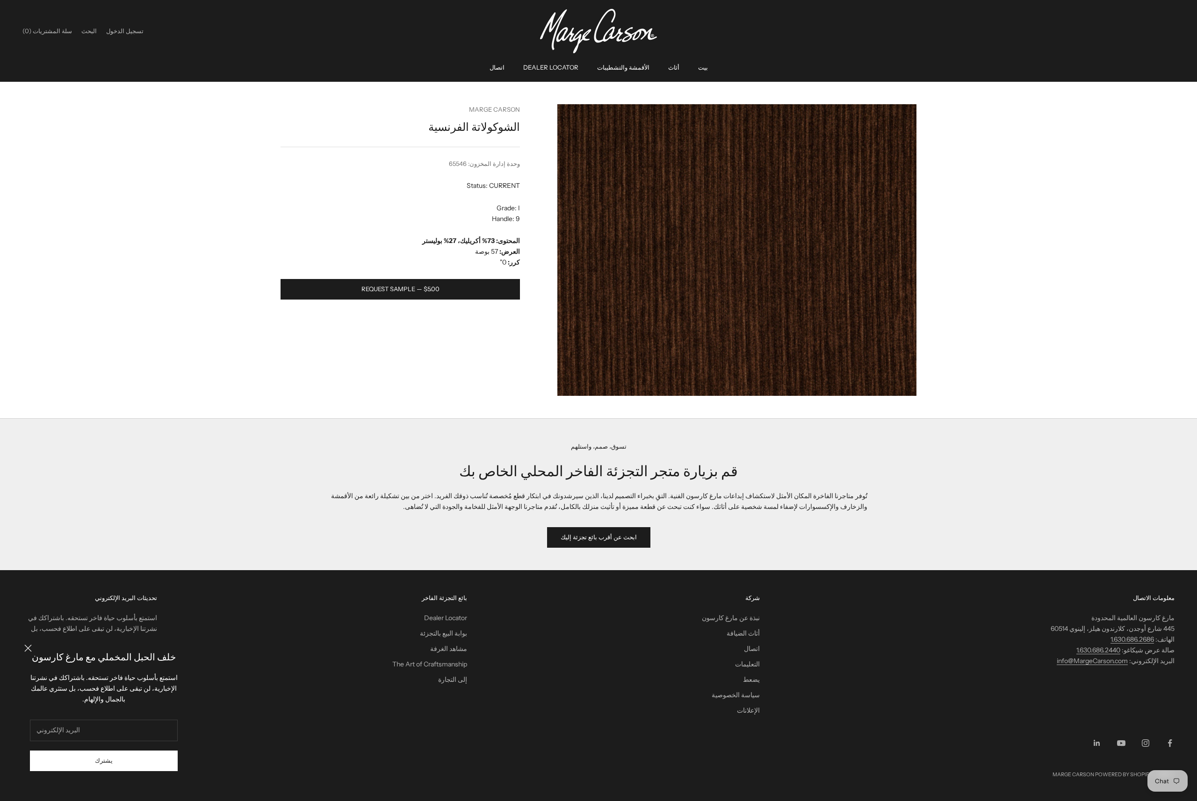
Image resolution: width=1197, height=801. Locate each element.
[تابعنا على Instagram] (1145, 743)
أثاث (673, 67)
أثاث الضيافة (743, 633)
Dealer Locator (550, 67)
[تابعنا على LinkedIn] (1097, 743)
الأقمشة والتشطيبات (623, 67)
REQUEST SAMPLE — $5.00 (400, 289)
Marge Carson (494, 109)
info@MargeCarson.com (1092, 661)
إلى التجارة (452, 679)
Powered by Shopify (1124, 774)
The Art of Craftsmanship (429, 664)
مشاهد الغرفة (448, 648)
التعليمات (747, 664)
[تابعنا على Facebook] (1170, 743)
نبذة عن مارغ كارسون (731, 618)
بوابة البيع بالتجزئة (443, 633)
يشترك (104, 760)
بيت (703, 67)
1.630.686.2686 (1132, 639)
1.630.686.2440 (1098, 650)
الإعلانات (748, 710)
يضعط (751, 679)
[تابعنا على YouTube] (1121, 743)
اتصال (497, 67)
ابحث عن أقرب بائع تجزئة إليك (599, 537)
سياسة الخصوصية (736, 695)
